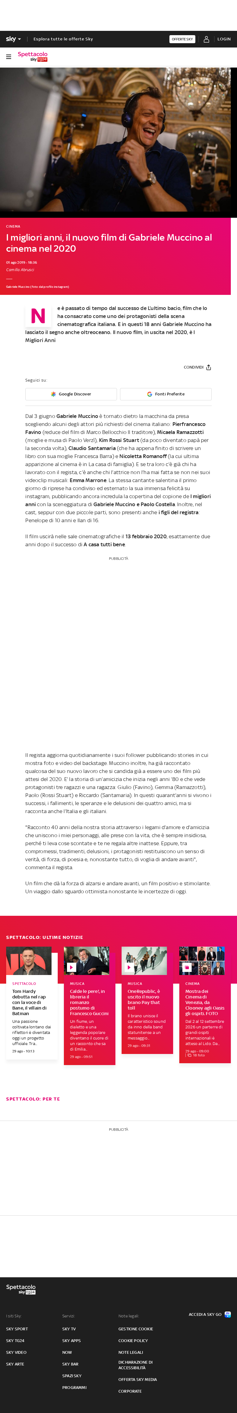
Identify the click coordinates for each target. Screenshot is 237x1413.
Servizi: (68, 1316)
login (224, 39)
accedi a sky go (205, 1314)
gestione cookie (135, 1329)
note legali (130, 1352)
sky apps (71, 1340)
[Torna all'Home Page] (32, 57)
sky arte (15, 1364)
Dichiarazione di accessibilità (135, 1365)
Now (67, 1352)
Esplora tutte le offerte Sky (63, 39)
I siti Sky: (14, 1316)
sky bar (70, 1364)
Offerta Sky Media (137, 1379)
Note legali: (128, 1316)
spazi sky (71, 1376)
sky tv (69, 1329)
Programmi (74, 1387)
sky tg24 (15, 1340)
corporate (130, 1391)
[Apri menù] (8, 57)
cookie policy (133, 1340)
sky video (16, 1352)
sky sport (17, 1329)
